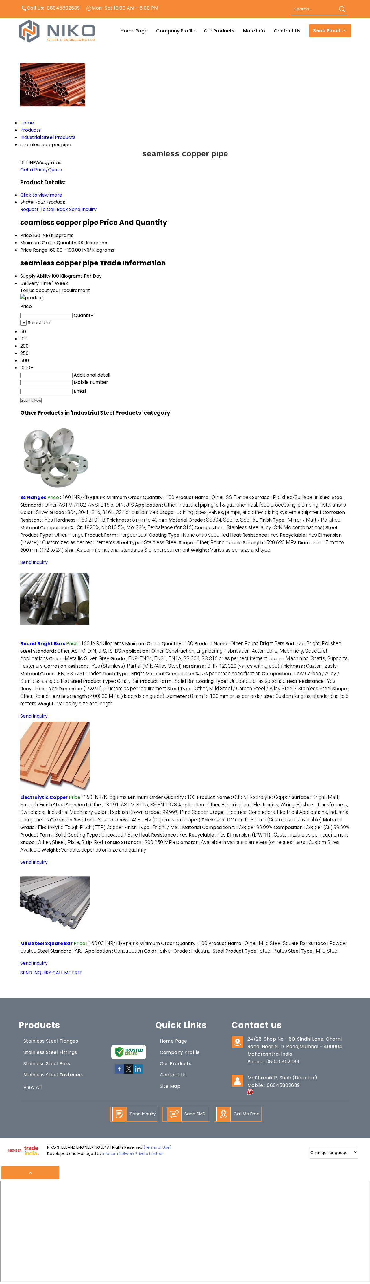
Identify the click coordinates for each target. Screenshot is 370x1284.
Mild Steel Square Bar (46, 943)
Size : (127, 550)
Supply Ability (35, 276)
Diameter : (213, 696)
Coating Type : (189, 535)
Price (26, 235)
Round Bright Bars (42, 643)
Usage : (240, 512)
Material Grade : (213, 520)
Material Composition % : (106, 527)
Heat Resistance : (254, 535)
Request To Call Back (44, 209)
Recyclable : (298, 535)
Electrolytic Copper (44, 797)
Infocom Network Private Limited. (132, 1153)
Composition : (259, 527)
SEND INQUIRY (35, 972)
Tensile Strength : (261, 542)
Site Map (170, 1086)
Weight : (230, 550)
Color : (34, 512)
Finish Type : (300, 520)
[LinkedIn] (138, 1072)
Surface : (291, 497)
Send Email (327, 30)
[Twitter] (128, 1072)
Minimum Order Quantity (48, 242)
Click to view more (41, 195)
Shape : (202, 542)
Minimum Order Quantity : (140, 497)
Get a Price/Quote (41, 169)
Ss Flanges (33, 497)
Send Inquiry (83, 209)
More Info (254, 30)
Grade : (104, 512)
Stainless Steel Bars (46, 1063)
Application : (240, 505)
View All (32, 1087)
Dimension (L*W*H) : (112, 688)
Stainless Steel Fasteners (53, 1075)
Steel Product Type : (104, 681)
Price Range (33, 250)
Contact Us (287, 30)
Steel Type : (146, 542)
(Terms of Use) (157, 1147)
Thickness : (136, 520)
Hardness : (79, 520)
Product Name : (213, 497)
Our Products (219, 30)
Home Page (134, 30)
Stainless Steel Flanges (50, 1041)
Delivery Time (35, 283)
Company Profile (175, 30)
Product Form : (116, 535)
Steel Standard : (70, 651)
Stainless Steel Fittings (50, 1052)
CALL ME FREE (67, 972)
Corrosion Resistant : (113, 666)
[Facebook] (119, 1072)
